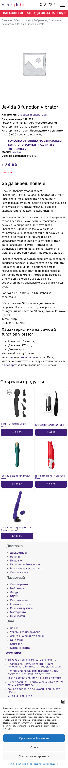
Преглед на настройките (34, 756)
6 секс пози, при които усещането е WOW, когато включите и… (35, 683)
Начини (15, 556)
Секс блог (13, 653)
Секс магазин (19, 572)
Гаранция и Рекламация (25, 564)
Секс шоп (7, 20)
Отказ (34, 747)
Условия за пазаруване (25, 632)
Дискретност (18, 552)
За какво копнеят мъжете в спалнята (32, 659)
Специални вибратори (32, 114)
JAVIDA (16, 152)
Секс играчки (23, 20)
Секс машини (19, 600)
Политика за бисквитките (20, 764)
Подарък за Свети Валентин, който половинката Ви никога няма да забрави (34, 665)
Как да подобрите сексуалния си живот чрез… (34, 690)
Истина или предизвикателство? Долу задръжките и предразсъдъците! (33, 672)
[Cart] (55, 4)
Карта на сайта (20, 647)
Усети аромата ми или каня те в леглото (34, 677)
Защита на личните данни (46, 764)
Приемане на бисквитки (34, 738)
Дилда (14, 592)
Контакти (16, 643)
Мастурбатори (19, 612)
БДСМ (14, 596)
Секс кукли (17, 616)
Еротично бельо (20, 604)
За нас (14, 628)
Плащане (16, 560)
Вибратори (40, 20)
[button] (63, 701)
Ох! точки (16, 639)
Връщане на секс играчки (27, 568)
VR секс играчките (20, 695)
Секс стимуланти (21, 608)
